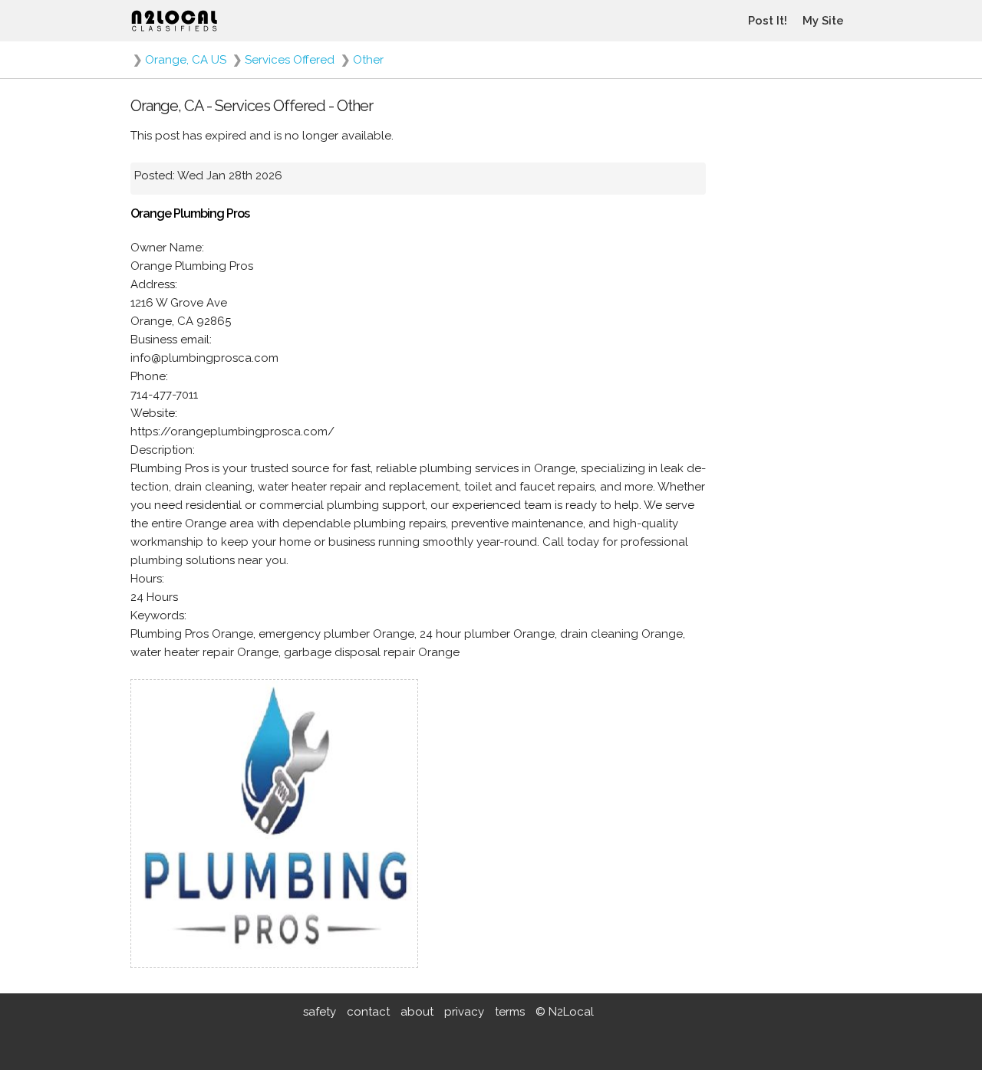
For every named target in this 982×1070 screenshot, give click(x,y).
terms (510, 1012)
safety (319, 1012)
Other (368, 60)
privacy (464, 1012)
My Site (823, 21)
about (416, 1012)
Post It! (767, 21)
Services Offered (289, 60)
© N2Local (564, 1012)
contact (368, 1012)
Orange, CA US (185, 60)
